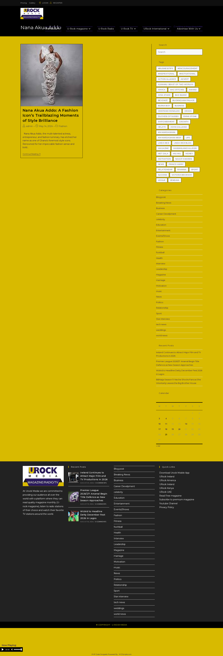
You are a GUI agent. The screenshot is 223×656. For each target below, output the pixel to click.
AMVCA (161, 90)
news (161, 164)
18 (166, 429)
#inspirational (166, 74)
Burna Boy (164, 105)
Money (189, 153)
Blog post (161, 197)
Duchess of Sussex (168, 116)
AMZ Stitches (177, 90)
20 (179, 429)
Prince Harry (176, 164)
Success (162, 175)
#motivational (187, 74)
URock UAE (165, 492)
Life (188, 137)
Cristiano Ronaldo (169, 111)
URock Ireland (166, 476)
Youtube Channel (168, 503)
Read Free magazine (170, 495)
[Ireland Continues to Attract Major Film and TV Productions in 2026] (73, 477)
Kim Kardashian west (169, 137)
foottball (160, 252)
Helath (162, 127)
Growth (183, 121)
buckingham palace (183, 100)
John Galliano (179, 127)
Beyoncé (163, 100)
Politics (159, 302)
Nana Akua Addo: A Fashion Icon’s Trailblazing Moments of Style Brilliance (51, 115)
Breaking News (163, 202)
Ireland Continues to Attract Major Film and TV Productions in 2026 (94, 476)
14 (186, 424)
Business (179, 105)
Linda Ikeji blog (182, 143)
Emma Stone (190, 116)
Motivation (164, 159)
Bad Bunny (181, 95)
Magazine (163, 148)
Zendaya (174, 180)
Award (193, 90)
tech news (161, 324)
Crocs (188, 111)
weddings (161, 330)
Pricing (23, 3)
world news (161, 335)
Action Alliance (167, 79)
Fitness (159, 247)
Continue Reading (32, 154)
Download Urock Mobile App (174, 472)
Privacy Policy (166, 507)
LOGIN (45, 3)
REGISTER (57, 3)
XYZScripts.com (125, 654)
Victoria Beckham (182, 175)
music (159, 291)
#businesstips (165, 68)
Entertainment (163, 230)
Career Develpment (166, 214)
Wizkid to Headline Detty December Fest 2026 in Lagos (92, 515)
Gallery (32, 3)
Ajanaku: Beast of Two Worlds (175, 84)
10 (159, 424)
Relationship (165, 169)
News (159, 296)
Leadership (161, 269)
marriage (160, 280)
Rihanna (181, 169)
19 (173, 429)
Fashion (63, 126)
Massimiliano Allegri (185, 148)
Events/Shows (163, 236)
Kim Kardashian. (167, 132)
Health (159, 258)
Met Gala (163, 153)
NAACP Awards (183, 159)
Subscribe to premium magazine (176, 499)
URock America (167, 480)
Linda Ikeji (163, 143)
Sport (194, 169)
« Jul (158, 446)
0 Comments (101, 483)
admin (29, 126)
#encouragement (188, 68)
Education (161, 225)
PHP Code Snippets (99, 654)
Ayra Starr (164, 95)
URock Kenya (166, 488)
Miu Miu (177, 153)
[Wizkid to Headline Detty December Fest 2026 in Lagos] (73, 516)
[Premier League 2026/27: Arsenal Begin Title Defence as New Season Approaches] (73, 497)
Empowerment (166, 121)
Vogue (161, 180)
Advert (185, 79)
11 (166, 424)
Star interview (163, 319)
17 (159, 429)
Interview (160, 263)
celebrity (160, 219)
